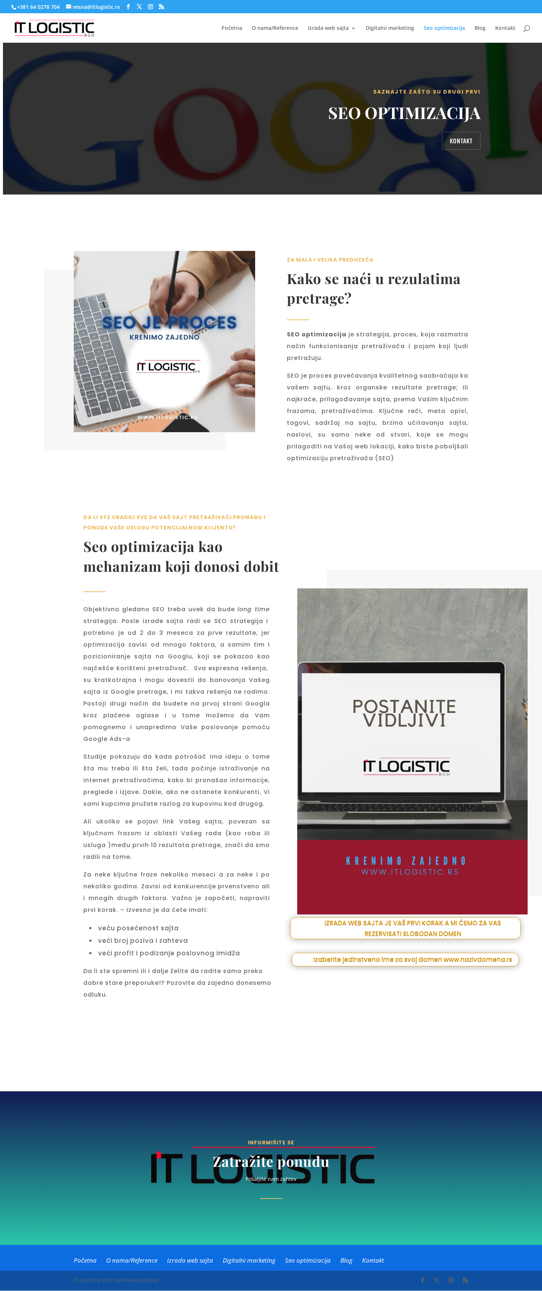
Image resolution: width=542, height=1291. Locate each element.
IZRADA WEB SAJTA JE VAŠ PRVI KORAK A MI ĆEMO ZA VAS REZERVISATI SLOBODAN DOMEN (412, 928)
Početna (232, 28)
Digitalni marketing (390, 28)
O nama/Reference (275, 28)
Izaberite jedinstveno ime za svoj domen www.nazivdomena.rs (412, 959)
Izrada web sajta (328, 28)
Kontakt (505, 28)
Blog (480, 28)
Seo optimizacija (444, 28)
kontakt (461, 141)
